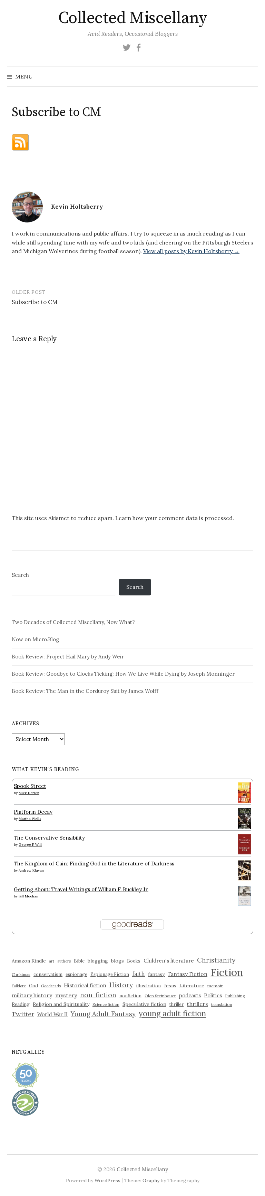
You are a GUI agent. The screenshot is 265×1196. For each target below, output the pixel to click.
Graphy (151, 1180)
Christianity (216, 960)
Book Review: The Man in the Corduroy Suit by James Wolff (85, 691)
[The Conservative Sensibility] (244, 843)
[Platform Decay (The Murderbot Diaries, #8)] (244, 818)
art (51, 961)
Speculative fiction (144, 1004)
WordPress (107, 1180)
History (121, 985)
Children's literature (169, 960)
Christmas (21, 974)
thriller (176, 1004)
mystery (66, 995)
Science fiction (105, 1004)
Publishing (235, 995)
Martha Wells (30, 819)
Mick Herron (29, 793)
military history (32, 995)
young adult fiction (172, 1013)
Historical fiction (85, 985)
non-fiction (98, 994)
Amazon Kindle (29, 961)
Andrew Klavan (31, 870)
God (33, 986)
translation (221, 1004)
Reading (21, 1004)
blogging (98, 961)
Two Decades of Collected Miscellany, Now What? (73, 622)
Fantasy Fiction (187, 973)
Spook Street (30, 786)
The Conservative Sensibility (49, 837)
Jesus (170, 985)
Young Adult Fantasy (103, 1014)
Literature (191, 985)
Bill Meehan (28, 896)
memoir (215, 985)
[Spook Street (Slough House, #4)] (244, 792)
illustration (148, 985)
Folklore (19, 986)
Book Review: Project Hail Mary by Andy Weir (68, 656)
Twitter (23, 1014)
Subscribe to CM (35, 302)
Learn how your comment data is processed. (174, 517)
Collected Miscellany (132, 18)
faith (138, 974)
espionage (76, 974)
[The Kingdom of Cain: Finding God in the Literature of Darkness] (244, 869)
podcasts (190, 995)
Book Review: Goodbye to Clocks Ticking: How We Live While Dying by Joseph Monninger (123, 673)
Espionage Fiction (109, 974)
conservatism (47, 974)
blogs (117, 961)
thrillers (197, 1003)
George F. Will (30, 844)
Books (133, 961)
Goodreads (51, 986)
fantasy (156, 974)
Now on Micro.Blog (35, 639)
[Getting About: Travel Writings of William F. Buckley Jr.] (244, 895)
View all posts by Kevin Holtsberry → (191, 251)
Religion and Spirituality (61, 1004)
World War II (52, 1014)
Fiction (226, 972)
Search (20, 575)
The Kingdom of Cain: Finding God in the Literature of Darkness (94, 863)
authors (64, 961)
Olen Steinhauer (160, 995)
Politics (213, 995)
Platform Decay (33, 812)
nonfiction (130, 995)
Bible (79, 961)
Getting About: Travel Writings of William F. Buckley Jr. (81, 889)
